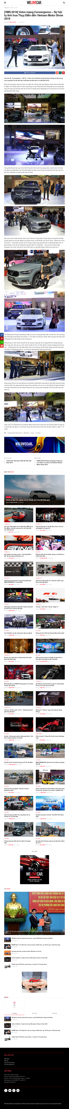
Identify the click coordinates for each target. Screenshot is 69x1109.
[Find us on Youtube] (9, 1090)
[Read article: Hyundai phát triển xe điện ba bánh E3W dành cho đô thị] (7, 953)
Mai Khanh (42, 740)
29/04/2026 (51, 558)
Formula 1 (7, 524)
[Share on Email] (57, 72)
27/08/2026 (15, 947)
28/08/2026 (15, 940)
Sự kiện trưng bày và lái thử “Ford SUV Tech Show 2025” (50, 815)
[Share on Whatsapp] (60, 72)
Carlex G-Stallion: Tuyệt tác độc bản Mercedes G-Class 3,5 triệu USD (29, 958)
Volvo (32, 433)
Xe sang (38, 433)
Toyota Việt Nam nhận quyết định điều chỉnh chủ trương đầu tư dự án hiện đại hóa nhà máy (28, 931)
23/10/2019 (21, 22)
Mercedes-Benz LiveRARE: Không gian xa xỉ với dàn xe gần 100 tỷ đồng (18, 684)
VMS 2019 (26, 433)
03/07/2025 (18, 687)
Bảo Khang (42, 530)
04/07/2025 (51, 661)
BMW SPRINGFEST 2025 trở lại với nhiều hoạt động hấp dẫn (50, 763)
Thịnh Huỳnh (11, 610)
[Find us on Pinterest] (18, 1090)
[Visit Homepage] (34, 2)
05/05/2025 (49, 740)
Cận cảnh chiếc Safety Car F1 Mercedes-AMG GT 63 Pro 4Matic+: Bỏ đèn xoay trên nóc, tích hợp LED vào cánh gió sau (18, 528)
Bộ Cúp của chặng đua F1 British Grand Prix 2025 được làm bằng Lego (18, 658)
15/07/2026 (49, 530)
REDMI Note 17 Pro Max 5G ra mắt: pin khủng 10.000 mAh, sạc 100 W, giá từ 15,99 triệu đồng (36, 945)
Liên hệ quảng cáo (9, 1064)
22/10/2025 (49, 609)
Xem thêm (34, 851)
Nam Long (11, 532)
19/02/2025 (50, 818)
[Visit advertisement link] (34, 445)
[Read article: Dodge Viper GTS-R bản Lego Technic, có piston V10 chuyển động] (7, 966)
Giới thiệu (6, 1059)
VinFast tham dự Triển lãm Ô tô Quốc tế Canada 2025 (17, 842)
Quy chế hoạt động (9, 1062)
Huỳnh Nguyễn (13, 502)
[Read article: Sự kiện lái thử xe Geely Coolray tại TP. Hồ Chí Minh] (18, 751)
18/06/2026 (17, 558)
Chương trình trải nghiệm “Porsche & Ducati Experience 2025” (16, 789)
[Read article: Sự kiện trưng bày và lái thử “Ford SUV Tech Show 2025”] (50, 803)
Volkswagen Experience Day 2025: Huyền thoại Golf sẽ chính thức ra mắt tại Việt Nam (18, 607)
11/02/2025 (17, 844)
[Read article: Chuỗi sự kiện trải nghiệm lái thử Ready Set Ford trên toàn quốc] (34, 490)
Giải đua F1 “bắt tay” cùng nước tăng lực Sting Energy (49, 710)
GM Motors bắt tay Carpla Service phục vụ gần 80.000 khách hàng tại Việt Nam (32, 938)
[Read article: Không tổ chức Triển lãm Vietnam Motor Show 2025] (50, 621)
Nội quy (6, 1060)
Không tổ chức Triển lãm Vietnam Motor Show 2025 (50, 633)
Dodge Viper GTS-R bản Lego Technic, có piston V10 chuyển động (29, 964)
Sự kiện (16, 7)
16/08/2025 (18, 635)
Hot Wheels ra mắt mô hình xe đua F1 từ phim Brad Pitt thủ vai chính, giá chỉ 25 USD (50, 684)
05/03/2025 (50, 792)
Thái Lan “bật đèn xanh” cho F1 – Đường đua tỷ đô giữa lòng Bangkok (18, 710)
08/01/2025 (49, 844)
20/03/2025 (48, 766)
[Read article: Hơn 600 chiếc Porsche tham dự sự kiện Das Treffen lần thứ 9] (50, 829)
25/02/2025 (18, 818)
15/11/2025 (49, 584)
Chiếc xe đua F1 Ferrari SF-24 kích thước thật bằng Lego (50, 737)
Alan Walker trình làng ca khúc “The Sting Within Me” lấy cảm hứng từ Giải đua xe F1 (17, 555)
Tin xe (11, 7)
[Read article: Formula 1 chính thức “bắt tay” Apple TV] (50, 595)
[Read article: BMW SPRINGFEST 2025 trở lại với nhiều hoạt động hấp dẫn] (50, 751)
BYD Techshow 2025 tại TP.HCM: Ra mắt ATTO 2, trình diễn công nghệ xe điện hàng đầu (49, 658)
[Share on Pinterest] (63, 72)
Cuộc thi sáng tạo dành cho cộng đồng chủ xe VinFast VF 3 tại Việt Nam (17, 815)
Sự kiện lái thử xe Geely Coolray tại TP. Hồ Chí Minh (18, 762)
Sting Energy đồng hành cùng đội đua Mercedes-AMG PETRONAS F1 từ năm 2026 (17, 581)
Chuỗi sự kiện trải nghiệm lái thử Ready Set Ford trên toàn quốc (28, 500)
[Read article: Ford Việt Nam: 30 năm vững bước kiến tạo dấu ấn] (18, 621)
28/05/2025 (49, 713)
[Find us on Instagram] (13, 1090)
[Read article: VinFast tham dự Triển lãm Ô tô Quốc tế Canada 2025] (18, 829)
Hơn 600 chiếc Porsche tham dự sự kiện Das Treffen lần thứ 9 (50, 842)
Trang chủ (6, 7)
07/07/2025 (17, 661)
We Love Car (12, 22)
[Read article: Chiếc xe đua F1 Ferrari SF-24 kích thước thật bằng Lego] (50, 724)
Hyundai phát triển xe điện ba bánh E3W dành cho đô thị (26, 951)
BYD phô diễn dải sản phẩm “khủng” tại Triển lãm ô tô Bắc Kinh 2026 (50, 555)
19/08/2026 (21, 502)
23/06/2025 (48, 687)
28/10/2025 (18, 610)
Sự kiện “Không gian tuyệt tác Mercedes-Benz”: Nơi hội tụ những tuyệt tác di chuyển (18, 737)
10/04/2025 (19, 764)
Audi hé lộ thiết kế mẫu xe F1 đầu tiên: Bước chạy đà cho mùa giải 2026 (49, 581)
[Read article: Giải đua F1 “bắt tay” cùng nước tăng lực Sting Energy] (50, 698)
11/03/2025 (17, 792)
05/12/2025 (17, 584)
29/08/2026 (8, 933)
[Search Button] (64, 2)
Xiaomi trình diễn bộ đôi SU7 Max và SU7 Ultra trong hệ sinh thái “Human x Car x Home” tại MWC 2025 (50, 789)
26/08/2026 (15, 959)
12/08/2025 (48, 635)
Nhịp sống (39, 733)
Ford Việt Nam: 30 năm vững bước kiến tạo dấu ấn (18, 633)
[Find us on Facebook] (5, 1090)
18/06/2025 (17, 713)
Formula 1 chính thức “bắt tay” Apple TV (47, 607)
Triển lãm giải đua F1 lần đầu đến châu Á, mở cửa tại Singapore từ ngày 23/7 (49, 527)
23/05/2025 (18, 740)
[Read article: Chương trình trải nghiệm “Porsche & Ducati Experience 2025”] (18, 777)
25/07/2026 (17, 532)
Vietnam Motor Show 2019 (15, 433)
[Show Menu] (5, 2)
